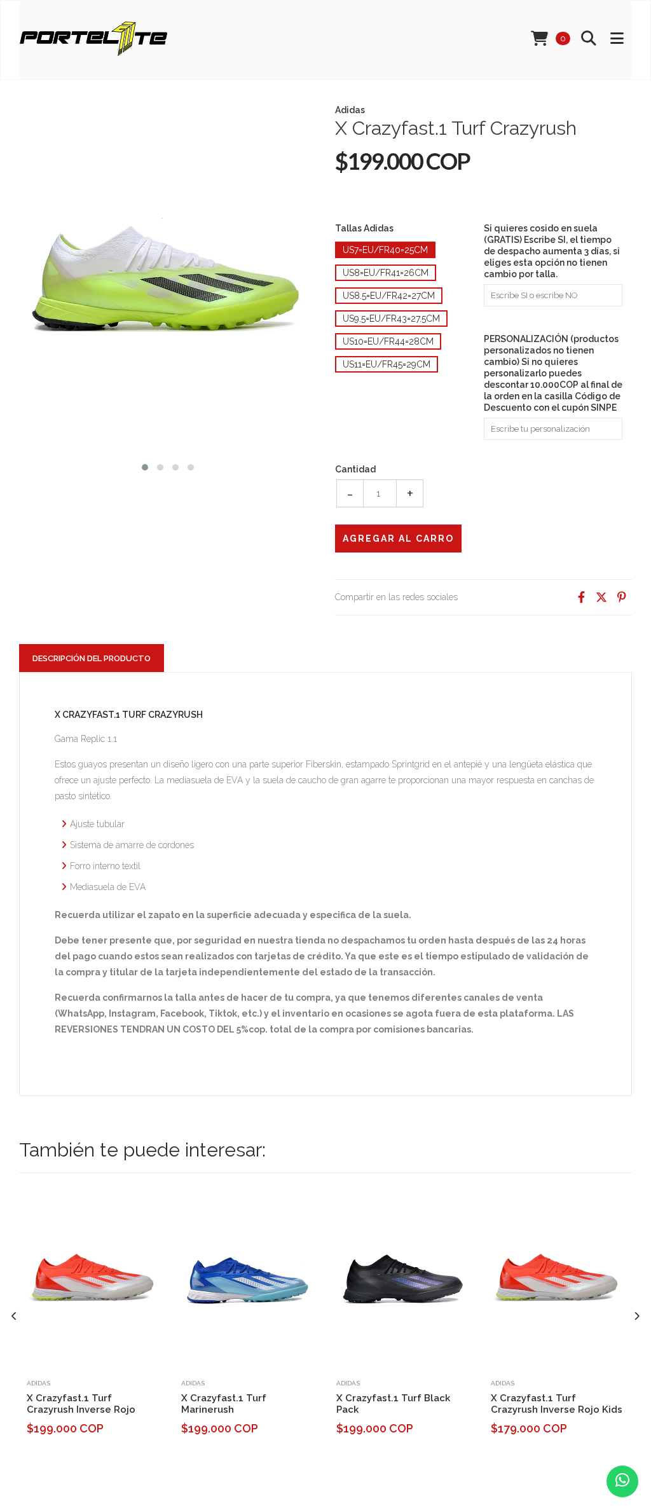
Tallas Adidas (364, 228)
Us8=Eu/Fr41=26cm (385, 273)
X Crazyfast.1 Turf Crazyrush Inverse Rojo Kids (556, 1403)
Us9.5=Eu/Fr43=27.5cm (391, 318)
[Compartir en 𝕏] (601, 597)
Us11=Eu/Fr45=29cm (386, 364)
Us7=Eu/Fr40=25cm (385, 250)
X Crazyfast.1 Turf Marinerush (223, 1403)
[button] (145, 465)
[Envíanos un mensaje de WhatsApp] (622, 1481)
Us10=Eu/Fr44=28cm (388, 341)
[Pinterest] (622, 597)
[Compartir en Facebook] (581, 597)
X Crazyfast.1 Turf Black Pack (393, 1403)
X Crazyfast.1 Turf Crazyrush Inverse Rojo (81, 1403)
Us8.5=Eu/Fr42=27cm (389, 296)
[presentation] (14, 1316)
